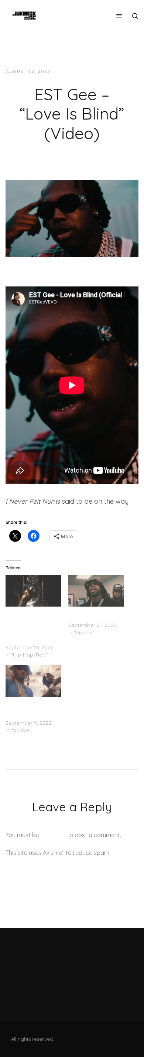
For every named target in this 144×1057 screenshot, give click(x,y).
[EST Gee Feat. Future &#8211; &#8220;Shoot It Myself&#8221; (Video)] (33, 681)
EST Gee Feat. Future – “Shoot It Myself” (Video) (33, 708)
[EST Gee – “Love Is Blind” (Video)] (72, 218)
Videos (123, 71)
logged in (53, 835)
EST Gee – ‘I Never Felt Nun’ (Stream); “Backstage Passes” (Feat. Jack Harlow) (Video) (32, 625)
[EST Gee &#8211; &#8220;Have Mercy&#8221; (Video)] (96, 591)
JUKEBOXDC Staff (81, 71)
